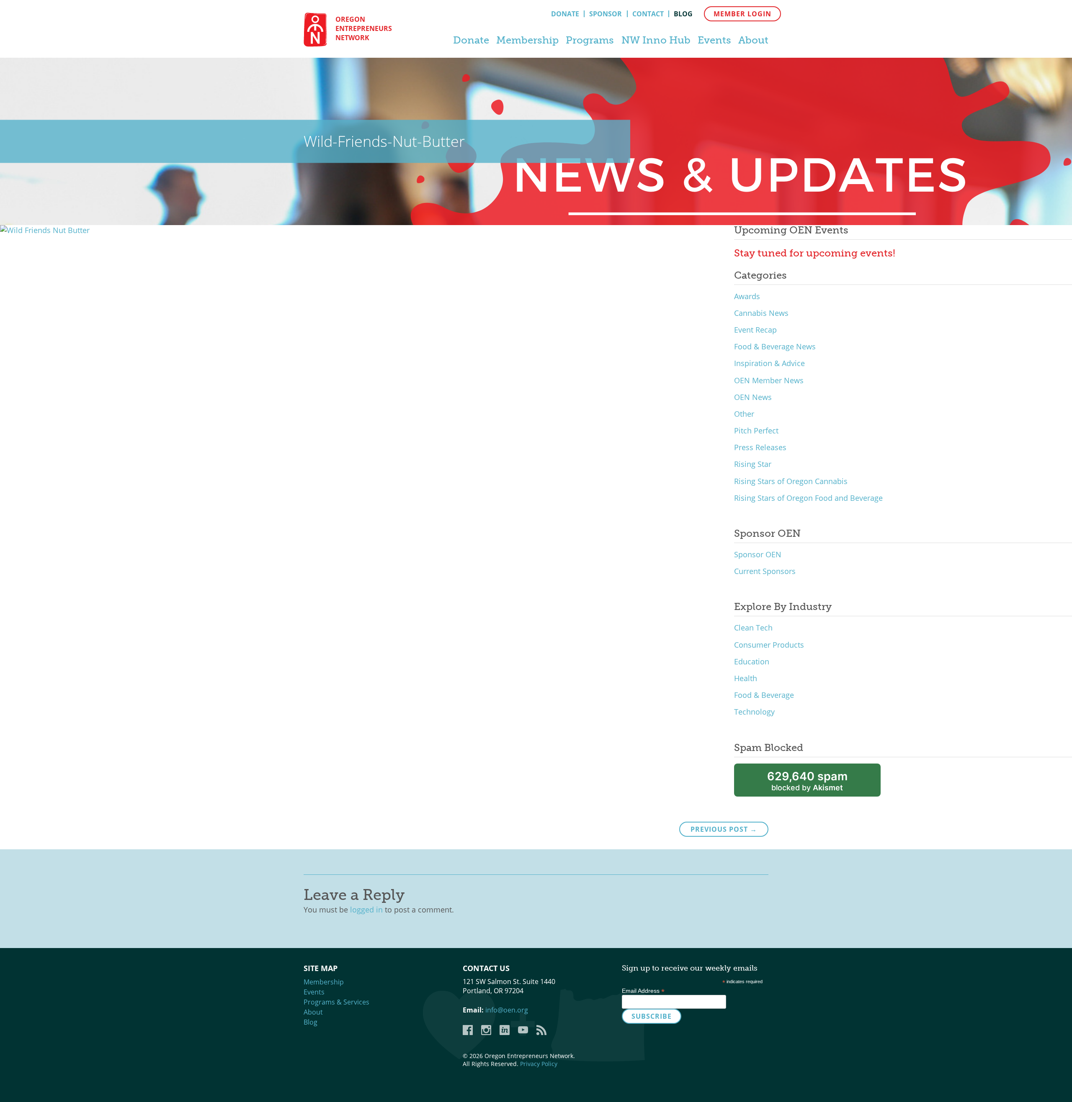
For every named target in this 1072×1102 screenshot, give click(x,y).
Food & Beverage (764, 695)
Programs (590, 40)
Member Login (742, 13)
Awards (747, 296)
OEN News (753, 397)
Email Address (643, 990)
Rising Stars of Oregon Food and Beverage (808, 498)
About (753, 40)
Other (744, 414)
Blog (683, 13)
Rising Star (752, 464)
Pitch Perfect (756, 430)
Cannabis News (761, 313)
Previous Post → (724, 829)
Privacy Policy (538, 1064)
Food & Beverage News (775, 346)
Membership (527, 40)
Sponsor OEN (757, 554)
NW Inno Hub (656, 40)
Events (714, 40)
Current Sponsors (765, 571)
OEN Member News (769, 380)
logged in (366, 910)
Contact (648, 13)
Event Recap (755, 330)
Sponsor (605, 13)
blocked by (807, 780)
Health (745, 678)
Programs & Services (336, 1002)
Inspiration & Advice (769, 363)
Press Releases (760, 447)
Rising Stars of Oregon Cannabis (791, 481)
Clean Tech (753, 628)
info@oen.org (506, 1010)
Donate (565, 13)
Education (751, 661)
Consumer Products (769, 645)
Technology (754, 712)
